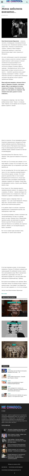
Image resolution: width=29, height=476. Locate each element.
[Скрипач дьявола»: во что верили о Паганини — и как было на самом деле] (4, 450)
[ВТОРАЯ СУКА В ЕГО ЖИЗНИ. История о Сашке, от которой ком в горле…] (4, 394)
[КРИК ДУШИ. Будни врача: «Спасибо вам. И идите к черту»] (4, 376)
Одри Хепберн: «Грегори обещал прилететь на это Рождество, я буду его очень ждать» (17, 441)
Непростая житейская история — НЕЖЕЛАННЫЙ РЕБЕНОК (16, 383)
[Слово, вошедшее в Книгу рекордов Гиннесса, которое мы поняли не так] (4, 445)
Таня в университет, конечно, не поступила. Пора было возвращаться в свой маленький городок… (17, 389)
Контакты (4, 467)
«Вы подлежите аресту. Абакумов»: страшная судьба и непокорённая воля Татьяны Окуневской (14, 329)
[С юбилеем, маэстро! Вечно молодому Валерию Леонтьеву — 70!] (4, 370)
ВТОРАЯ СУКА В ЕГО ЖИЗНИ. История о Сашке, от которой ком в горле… (17, 396)
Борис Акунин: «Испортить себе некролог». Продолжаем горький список (14, 308)
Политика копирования (15, 467)
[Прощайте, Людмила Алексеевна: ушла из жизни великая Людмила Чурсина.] (4, 430)
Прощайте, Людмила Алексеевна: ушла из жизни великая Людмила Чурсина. (17, 430)
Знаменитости (11, 302)
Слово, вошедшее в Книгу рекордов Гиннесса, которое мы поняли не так (17, 445)
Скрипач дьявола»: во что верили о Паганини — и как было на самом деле (17, 450)
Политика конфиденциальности (11, 470)
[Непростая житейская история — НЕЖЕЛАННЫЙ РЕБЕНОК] (4, 382)
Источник (4, 293)
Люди (3, 6)
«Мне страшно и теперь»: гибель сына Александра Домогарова (17, 435)
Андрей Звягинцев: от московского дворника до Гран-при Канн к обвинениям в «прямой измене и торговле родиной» (16, 456)
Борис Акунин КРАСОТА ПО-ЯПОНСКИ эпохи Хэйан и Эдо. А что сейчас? (14, 349)
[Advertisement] (14, 123)
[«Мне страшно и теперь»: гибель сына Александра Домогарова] (4, 435)
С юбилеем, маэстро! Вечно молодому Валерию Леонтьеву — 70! (17, 371)
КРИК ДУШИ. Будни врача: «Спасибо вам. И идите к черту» (16, 377)
